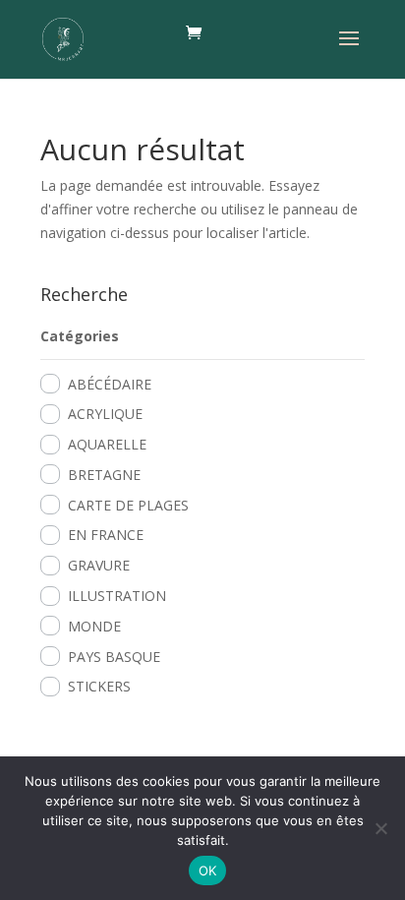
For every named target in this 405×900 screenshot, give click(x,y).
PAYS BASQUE (114, 656)
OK (208, 870)
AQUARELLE (107, 444)
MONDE (94, 626)
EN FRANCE (106, 534)
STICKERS (99, 686)
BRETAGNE (104, 474)
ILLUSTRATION (117, 595)
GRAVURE (99, 565)
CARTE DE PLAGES (128, 505)
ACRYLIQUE (105, 413)
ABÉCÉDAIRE (109, 384)
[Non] (380, 828)
